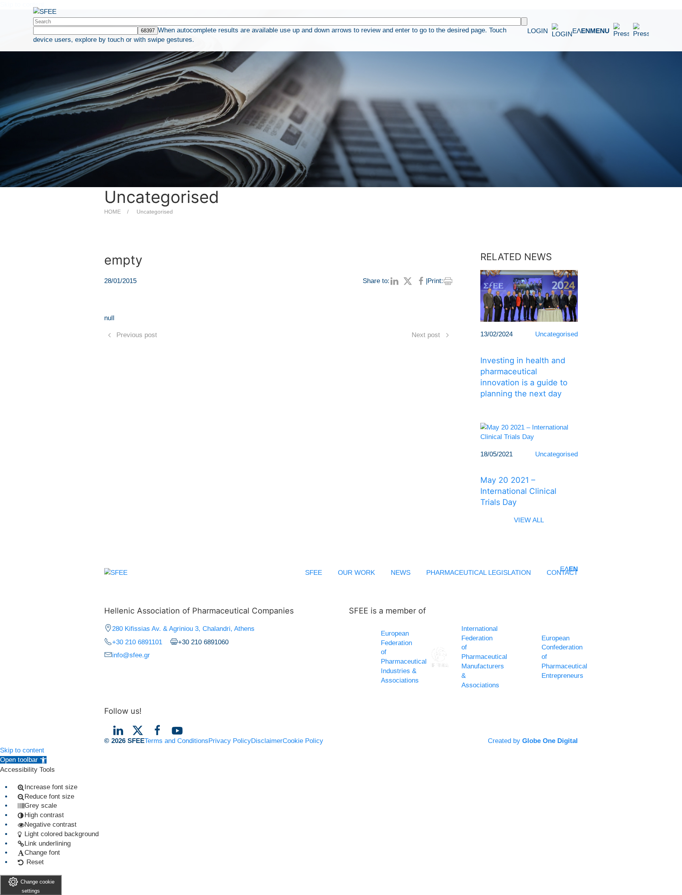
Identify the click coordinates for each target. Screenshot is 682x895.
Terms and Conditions (176, 741)
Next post (426, 335)
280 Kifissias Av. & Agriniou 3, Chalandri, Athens (183, 628)
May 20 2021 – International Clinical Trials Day (518, 491)
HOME (112, 211)
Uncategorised (155, 211)
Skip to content (22, 750)
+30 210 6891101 (137, 642)
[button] (619, 31)
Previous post (136, 335)
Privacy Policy (229, 741)
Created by (533, 741)
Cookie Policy (303, 741)
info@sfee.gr (131, 655)
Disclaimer (267, 741)
